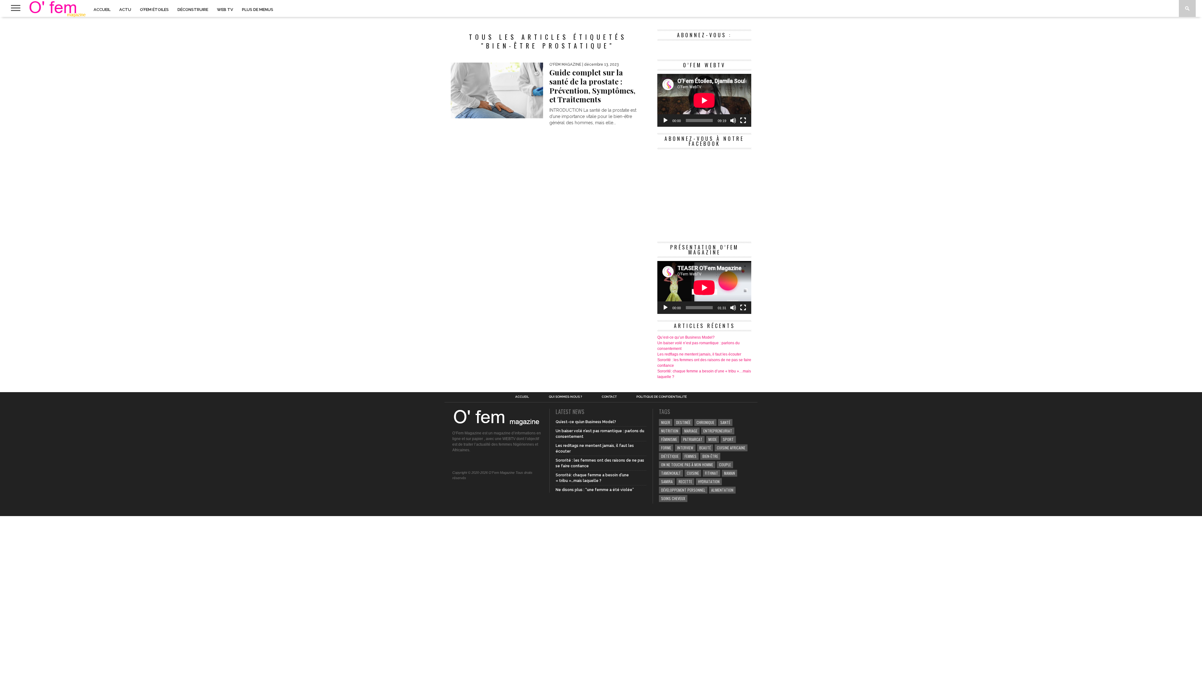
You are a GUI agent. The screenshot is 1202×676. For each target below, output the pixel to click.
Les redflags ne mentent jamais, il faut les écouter (699, 354)
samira (667, 481)
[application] (704, 100)
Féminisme (669, 439)
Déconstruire (192, 9)
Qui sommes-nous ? (565, 396)
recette (685, 481)
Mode (712, 439)
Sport (728, 439)
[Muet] (733, 120)
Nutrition (669, 430)
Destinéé (683, 422)
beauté (705, 447)
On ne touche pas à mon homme (687, 464)
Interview (685, 447)
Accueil (102, 9)
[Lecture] (665, 120)
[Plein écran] (743, 120)
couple (725, 464)
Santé (725, 422)
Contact (609, 396)
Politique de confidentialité (661, 396)
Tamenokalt (671, 473)
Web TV (225, 9)
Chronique (705, 422)
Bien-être (710, 456)
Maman (729, 473)
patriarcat (692, 439)
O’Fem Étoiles (154, 9)
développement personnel (683, 490)
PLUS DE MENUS (257, 9)
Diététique (670, 456)
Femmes (690, 456)
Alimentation (722, 490)
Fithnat (711, 473)
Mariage (690, 430)
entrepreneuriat (717, 430)
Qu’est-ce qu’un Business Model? (686, 337)
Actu (125, 9)
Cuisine (693, 473)
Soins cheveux (673, 498)
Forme (666, 447)
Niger (665, 422)
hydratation (709, 481)
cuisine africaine (731, 447)
